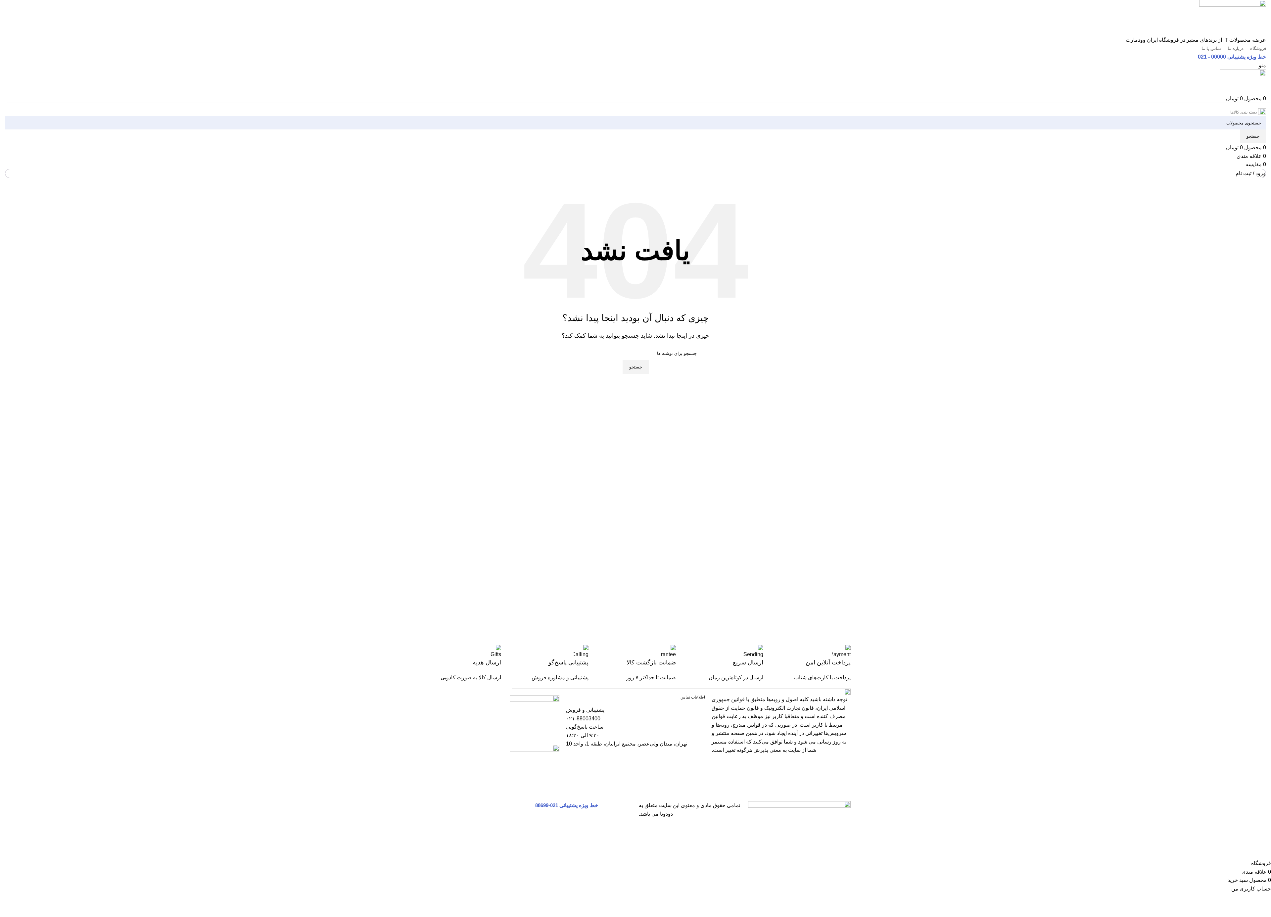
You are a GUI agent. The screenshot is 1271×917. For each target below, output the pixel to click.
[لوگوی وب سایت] (1232, 17)
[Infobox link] (810, 663)
